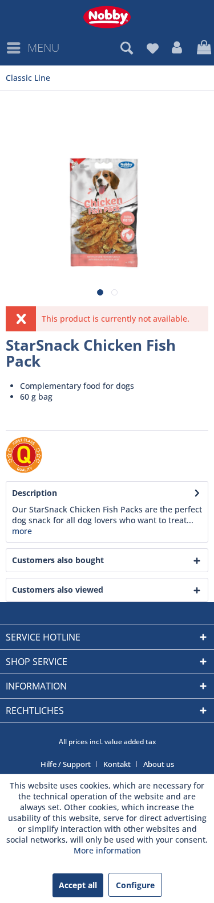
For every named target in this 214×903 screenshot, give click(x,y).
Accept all (78, 885)
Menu (43, 47)
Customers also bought (58, 560)
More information (107, 850)
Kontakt (117, 764)
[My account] (177, 47)
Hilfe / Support (66, 764)
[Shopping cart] (202, 47)
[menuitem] (32, 47)
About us (158, 764)
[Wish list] (152, 47)
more (22, 531)
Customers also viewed (57, 589)
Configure (135, 885)
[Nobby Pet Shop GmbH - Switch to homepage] (107, 17)
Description (34, 492)
